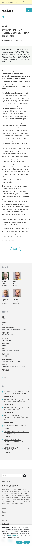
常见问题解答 (5, 524)
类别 (4, 476)
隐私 (3, 515)
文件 (6, 26)
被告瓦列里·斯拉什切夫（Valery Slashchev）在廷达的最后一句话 (13, 441)
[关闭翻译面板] (29, 2)
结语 (22, 40)
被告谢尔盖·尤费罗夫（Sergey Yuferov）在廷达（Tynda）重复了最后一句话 (16, 408)
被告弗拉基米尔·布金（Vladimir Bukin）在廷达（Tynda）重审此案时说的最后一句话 (16, 392)
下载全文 (16, 249)
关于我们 (4, 512)
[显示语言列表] (24, 2)
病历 (5, 377)
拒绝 (26, 542)
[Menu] (29, 10)
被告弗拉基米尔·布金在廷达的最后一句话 (15, 426)
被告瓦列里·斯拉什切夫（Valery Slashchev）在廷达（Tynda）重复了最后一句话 (17, 417)
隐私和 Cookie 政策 (13, 535)
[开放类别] (24, 475)
